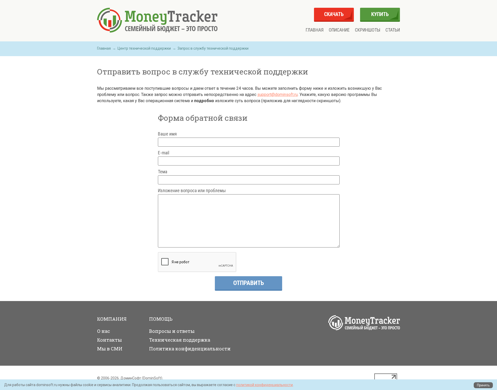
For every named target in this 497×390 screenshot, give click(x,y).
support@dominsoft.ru (277, 94)
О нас (103, 331)
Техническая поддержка (179, 340)
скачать (334, 14)
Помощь (160, 319)
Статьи (392, 30)
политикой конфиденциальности (264, 385)
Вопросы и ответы (172, 331)
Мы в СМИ (109, 349)
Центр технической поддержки (144, 48)
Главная (315, 30)
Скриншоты (367, 30)
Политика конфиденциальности (190, 349)
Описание (339, 30)
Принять (483, 385)
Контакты (109, 340)
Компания (112, 319)
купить (380, 14)
